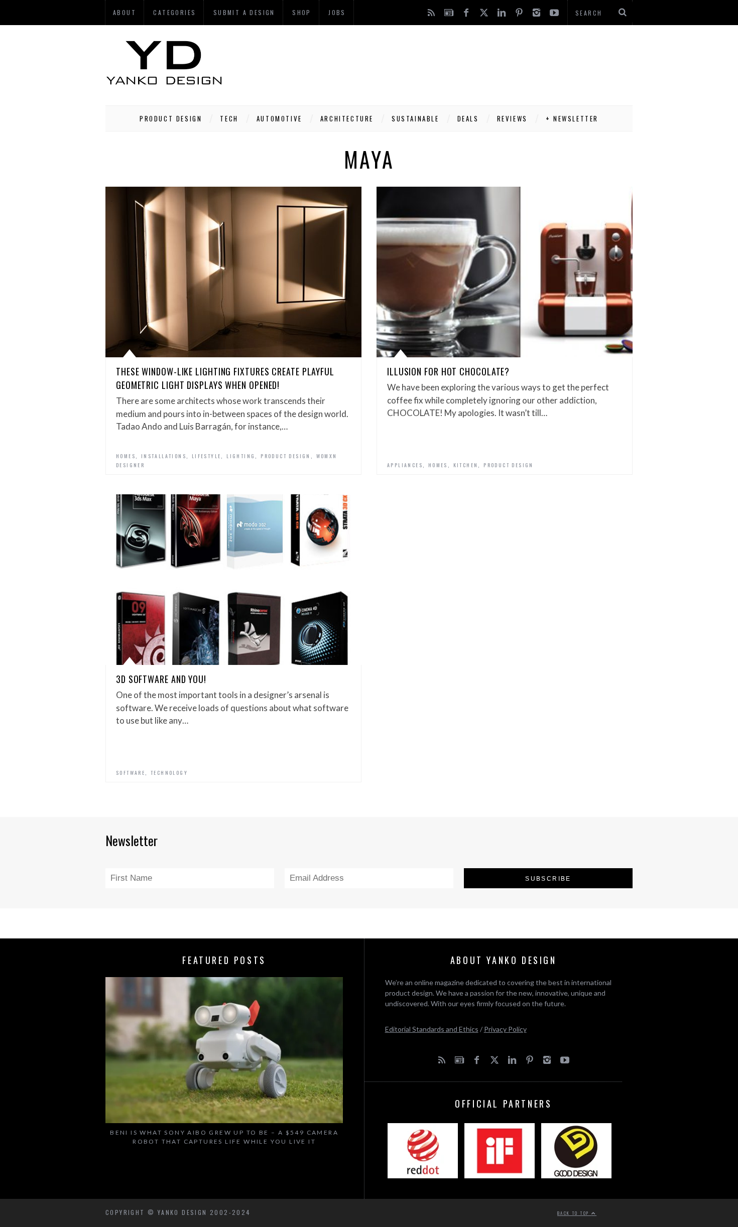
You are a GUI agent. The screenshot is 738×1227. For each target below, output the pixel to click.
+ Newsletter (572, 118)
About (124, 12)
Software (130, 772)
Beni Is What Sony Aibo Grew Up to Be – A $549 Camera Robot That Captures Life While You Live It (224, 1137)
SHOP (301, 12)
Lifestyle (206, 456)
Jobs (337, 12)
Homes (126, 456)
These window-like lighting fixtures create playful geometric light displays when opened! (225, 378)
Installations (163, 456)
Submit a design (244, 12)
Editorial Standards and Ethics (431, 1029)
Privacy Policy (505, 1029)
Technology (169, 772)
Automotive (279, 118)
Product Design (171, 118)
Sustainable (415, 118)
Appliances (405, 465)
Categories (174, 12)
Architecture (347, 118)
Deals (468, 118)
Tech (229, 118)
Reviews (512, 118)
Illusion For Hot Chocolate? (448, 371)
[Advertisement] (450, 62)
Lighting (240, 456)
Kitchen (465, 465)
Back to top (574, 1213)
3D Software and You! (161, 679)
